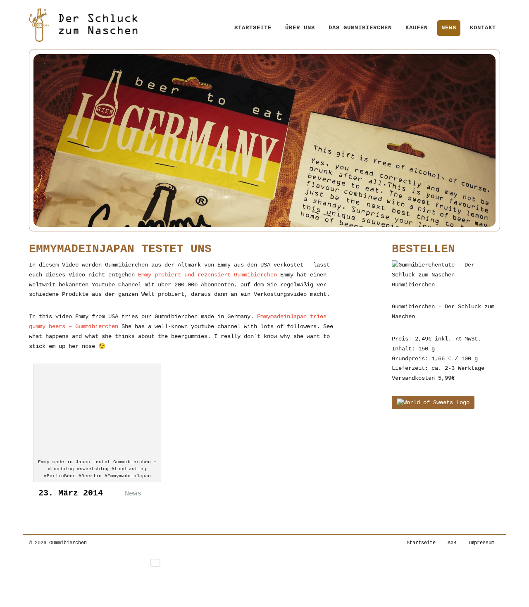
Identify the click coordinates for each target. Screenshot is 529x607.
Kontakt (483, 27)
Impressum (481, 543)
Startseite (253, 27)
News (448, 27)
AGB (452, 543)
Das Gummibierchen (360, 27)
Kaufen (416, 27)
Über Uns (300, 27)
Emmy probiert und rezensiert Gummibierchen (207, 274)
